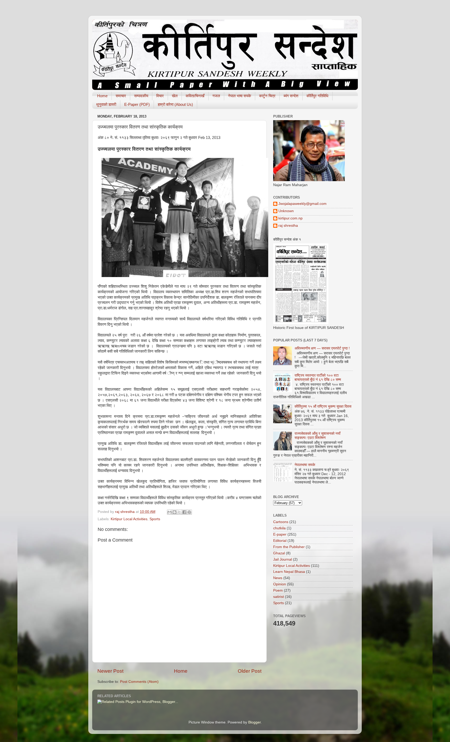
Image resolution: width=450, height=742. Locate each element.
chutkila (279, 528)
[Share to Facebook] (184, 512)
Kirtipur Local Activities (129, 519)
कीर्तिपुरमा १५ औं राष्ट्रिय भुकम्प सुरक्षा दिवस (323, 406)
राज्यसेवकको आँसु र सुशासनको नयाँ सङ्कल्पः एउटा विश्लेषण (317, 436)
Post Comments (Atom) (139, 682)
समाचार (121, 96)
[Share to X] (179, 512)
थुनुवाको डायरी (106, 104)
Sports (154, 519)
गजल (216, 96)
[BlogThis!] (174, 512)
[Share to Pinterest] (189, 512)
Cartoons (280, 522)
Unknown (286, 211)
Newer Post (110, 671)
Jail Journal (282, 559)
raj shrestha (288, 226)
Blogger (254, 722)
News (277, 578)
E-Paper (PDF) (137, 104)
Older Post (249, 671)
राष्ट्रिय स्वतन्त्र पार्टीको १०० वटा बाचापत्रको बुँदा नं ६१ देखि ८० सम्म (318, 377)
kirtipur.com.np (290, 218)
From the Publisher (289, 547)
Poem (278, 590)
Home (102, 96)
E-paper (279, 534)
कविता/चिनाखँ (195, 96)
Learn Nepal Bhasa (289, 572)
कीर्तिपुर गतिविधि (317, 96)
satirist (278, 597)
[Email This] (169, 512)
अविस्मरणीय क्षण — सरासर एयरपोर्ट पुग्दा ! (322, 348)
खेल (175, 96)
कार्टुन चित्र (267, 96)
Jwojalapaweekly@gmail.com (302, 204)
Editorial (279, 541)
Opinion (279, 584)
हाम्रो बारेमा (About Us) (175, 104)
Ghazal (279, 553)
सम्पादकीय (141, 96)
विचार (160, 96)
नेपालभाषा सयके (305, 465)
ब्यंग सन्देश (291, 96)
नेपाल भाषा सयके (239, 96)
